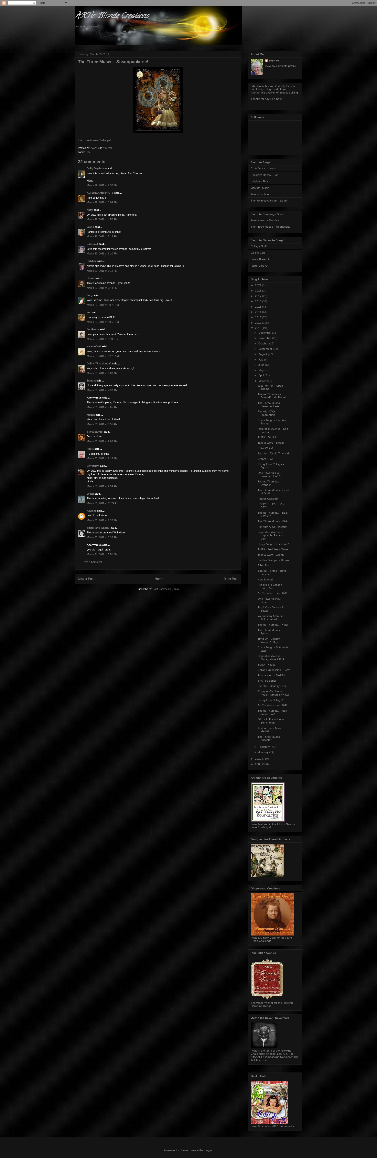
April (261, 375)
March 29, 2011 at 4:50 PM (102, 219)
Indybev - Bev (259, 181)
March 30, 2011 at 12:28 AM (103, 356)
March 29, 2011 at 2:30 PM (102, 185)
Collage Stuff (259, 246)
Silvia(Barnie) (95, 431)
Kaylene (91, 510)
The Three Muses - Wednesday (270, 226)
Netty (90, 209)
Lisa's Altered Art (261, 259)
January (263, 752)
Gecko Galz (258, 252)
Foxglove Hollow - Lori (264, 174)
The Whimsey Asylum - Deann (269, 200)
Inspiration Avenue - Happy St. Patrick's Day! (271, 535)
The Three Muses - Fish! (273, 521)
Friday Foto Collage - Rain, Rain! (271, 586)
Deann (90, 278)
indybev (91, 261)
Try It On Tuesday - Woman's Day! (270, 640)
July (261, 359)
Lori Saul (92, 243)
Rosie (90, 448)
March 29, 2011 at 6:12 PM (102, 270)
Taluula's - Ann (260, 194)
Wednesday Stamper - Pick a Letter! (271, 617)
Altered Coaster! (268, 498)
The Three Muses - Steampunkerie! (270, 404)
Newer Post (86, 578)
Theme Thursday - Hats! (273, 624)
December (265, 332)
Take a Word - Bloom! (271, 442)
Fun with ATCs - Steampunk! (267, 413)
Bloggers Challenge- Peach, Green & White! (273, 693)
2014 (258, 311)
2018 (258, 290)
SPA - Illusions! (267, 680)
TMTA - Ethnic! (267, 437)
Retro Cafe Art (259, 265)
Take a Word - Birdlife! (271, 675)
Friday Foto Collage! (270, 700)
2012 (258, 322)
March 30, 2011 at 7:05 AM (102, 407)
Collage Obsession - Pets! (274, 669)
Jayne (90, 226)
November (265, 338)
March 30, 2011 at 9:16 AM (102, 458)
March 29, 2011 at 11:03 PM (103, 339)
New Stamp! (265, 579)
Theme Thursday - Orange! (269, 483)
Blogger (208, 1150)
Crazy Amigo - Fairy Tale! (273, 544)
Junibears (93, 329)
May (261, 370)
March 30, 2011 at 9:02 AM (102, 441)
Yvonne (274, 60)
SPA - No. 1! (265, 565)
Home (159, 578)
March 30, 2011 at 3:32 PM (102, 537)
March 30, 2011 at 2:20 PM (102, 520)
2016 (258, 301)
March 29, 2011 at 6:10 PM (102, 253)
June (261, 364)
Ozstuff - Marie (260, 187)
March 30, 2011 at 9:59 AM (102, 486)
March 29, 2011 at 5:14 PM (102, 236)
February (264, 746)
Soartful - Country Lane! (272, 686)
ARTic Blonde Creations (111, 16)
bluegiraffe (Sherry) (98, 527)
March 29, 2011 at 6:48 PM (102, 287)
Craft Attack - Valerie (263, 168)
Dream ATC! (265, 458)
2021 (258, 285)
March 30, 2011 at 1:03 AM (102, 373)
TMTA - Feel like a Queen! (274, 549)
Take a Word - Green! (271, 554)
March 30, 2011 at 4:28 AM (102, 390)
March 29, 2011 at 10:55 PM (103, 322)
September (265, 348)
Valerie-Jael (94, 346)
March (262, 380)
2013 (258, 317)
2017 (258, 296)
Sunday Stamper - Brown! (274, 560)
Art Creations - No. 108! (272, 593)
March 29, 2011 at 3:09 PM (102, 202)
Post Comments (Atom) (166, 589)
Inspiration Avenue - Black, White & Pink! (271, 657)
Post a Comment (92, 561)
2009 (258, 764)
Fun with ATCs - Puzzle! (272, 526)
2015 (258, 306)
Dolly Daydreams (97, 168)
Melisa (91, 414)
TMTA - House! (267, 664)
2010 (258, 758)
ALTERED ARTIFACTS (100, 192)
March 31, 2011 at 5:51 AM (102, 554)
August (263, 354)
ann (89, 312)
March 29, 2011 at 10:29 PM (103, 304)
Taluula (91, 380)
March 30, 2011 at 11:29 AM (103, 503)
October (263, 343)
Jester (90, 493)
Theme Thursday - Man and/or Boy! (272, 712)
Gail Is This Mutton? (99, 363)
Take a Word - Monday (265, 220)
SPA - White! (265, 448)
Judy (90, 295)
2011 (258, 328)
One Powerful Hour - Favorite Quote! (270, 474)
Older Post (230, 578)
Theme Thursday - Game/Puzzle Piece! (272, 396)
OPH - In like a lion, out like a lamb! (272, 721)
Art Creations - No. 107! (272, 705)
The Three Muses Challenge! (94, 140)
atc (89, 152)
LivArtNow (93, 465)
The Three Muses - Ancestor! (270, 738)
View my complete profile (280, 65)
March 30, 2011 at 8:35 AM (102, 424)
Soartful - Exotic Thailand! (274, 453)
